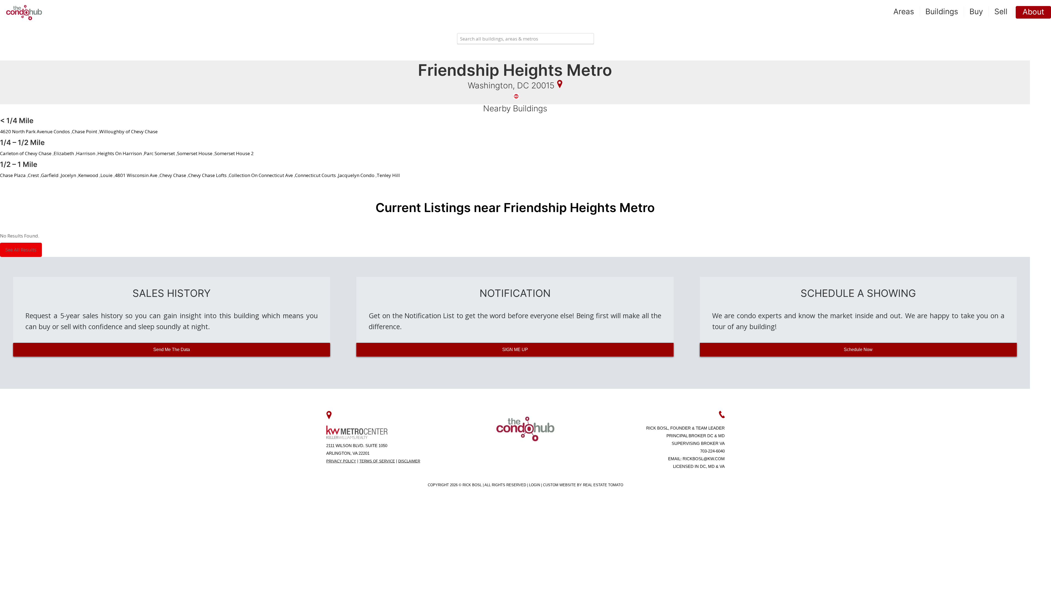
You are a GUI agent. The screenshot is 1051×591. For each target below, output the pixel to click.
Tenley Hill (388, 175)
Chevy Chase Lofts (207, 175)
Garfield (50, 175)
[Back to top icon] (1024, 580)
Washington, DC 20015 (511, 85)
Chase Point (84, 131)
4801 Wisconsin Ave (136, 175)
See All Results (20, 250)
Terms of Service (377, 461)
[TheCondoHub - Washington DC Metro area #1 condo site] (24, 12)
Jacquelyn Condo (356, 175)
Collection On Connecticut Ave (261, 175)
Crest (33, 175)
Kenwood (88, 175)
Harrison (85, 153)
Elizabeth (64, 153)
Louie (106, 175)
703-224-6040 (712, 451)
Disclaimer (409, 461)
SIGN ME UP (515, 349)
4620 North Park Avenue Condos (35, 131)
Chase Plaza (13, 175)
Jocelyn (68, 175)
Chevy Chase (173, 175)
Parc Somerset (159, 153)
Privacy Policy (341, 461)
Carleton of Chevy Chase (25, 153)
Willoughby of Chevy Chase (128, 131)
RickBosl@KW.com (704, 458)
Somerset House (194, 153)
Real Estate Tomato (603, 485)
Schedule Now (858, 349)
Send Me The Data (171, 349)
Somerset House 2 (234, 153)
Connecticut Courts (315, 175)
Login (535, 485)
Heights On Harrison (119, 153)
